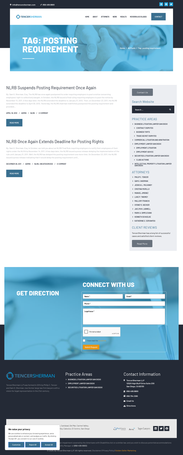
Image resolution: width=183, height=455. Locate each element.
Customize (16, 445)
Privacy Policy (108, 450)
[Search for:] (153, 109)
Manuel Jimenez (141, 193)
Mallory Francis (142, 201)
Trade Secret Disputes (146, 136)
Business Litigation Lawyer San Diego (151, 124)
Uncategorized (46, 164)
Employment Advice (144, 152)
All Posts (131, 48)
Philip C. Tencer (141, 177)
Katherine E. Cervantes (145, 221)
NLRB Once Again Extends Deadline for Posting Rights (55, 141)
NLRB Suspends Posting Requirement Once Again (51, 87)
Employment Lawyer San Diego (148, 144)
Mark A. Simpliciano (143, 213)
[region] (32, 437)
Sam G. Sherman (141, 181)
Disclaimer (96, 450)
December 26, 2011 (13, 164)
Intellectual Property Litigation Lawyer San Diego (153, 165)
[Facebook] (166, 4)
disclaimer (102, 340)
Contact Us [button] (142, 92)
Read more (14, 123)
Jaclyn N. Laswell (143, 209)
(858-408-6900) (80, 445)
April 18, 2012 (11, 113)
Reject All (32, 445)
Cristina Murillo (142, 189)
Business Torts (143, 132)
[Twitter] (171, 4)
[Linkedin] (161, 4)
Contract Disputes (144, 128)
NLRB (32, 113)
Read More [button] (142, 243)
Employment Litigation (146, 148)
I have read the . (97, 340)
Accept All (49, 445)
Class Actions (142, 160)
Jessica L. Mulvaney (143, 185)
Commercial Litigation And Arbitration (152, 140)
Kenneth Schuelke (143, 217)
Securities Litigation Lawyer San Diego (152, 156)
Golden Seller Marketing (125, 450)
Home (122, 48)
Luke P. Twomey (141, 197)
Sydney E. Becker (142, 205)
